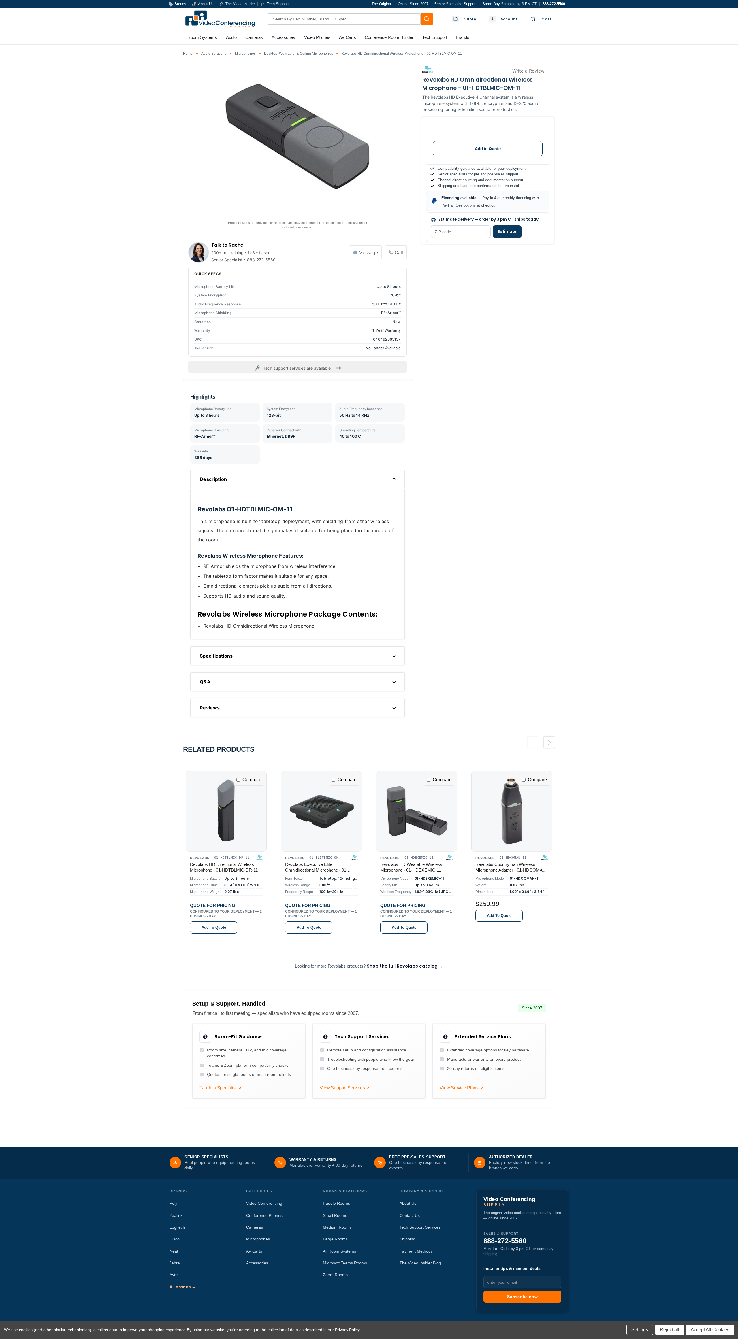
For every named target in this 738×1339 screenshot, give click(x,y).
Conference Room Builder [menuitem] (389, 37)
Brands (178, 1191)
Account (508, 19)
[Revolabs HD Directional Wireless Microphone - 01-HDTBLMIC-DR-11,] (226, 811)
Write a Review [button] (528, 71)
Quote (470, 19)
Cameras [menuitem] (254, 37)
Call (399, 252)
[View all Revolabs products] (427, 69)
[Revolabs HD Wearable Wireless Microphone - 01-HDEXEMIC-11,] (416, 811)
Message (368, 252)
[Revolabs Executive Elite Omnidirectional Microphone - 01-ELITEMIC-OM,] (321, 811)
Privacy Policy (347, 1329)
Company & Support (422, 1191)
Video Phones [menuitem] (317, 37)
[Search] (427, 19)
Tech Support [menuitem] (434, 37)
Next (549, 744)
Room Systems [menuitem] (202, 37)
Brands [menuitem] (462, 37)
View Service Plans (459, 1087)
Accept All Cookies (710, 1329)
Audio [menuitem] (231, 37)
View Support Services (342, 1087)
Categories (259, 1191)
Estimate (507, 231)
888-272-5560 (554, 4)
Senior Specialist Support (455, 4)
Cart (546, 19)
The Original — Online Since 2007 (400, 4)
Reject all (669, 1329)
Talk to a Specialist (217, 1087)
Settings (639, 1329)
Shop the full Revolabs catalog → (405, 966)
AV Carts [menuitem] (347, 37)
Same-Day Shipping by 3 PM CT (509, 4)
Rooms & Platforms (345, 1191)
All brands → (183, 1287)
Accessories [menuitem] (283, 37)
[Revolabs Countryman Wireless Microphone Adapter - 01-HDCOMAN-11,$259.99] (511, 811)
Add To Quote (214, 928)
